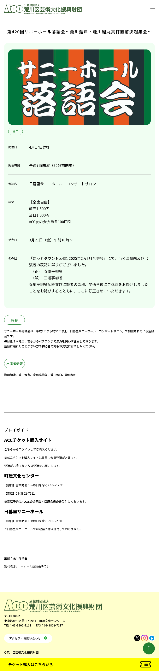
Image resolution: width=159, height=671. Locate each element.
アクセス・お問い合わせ (25, 638)
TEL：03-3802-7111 (17, 625)
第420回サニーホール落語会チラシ (27, 566)
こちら (8, 449)
